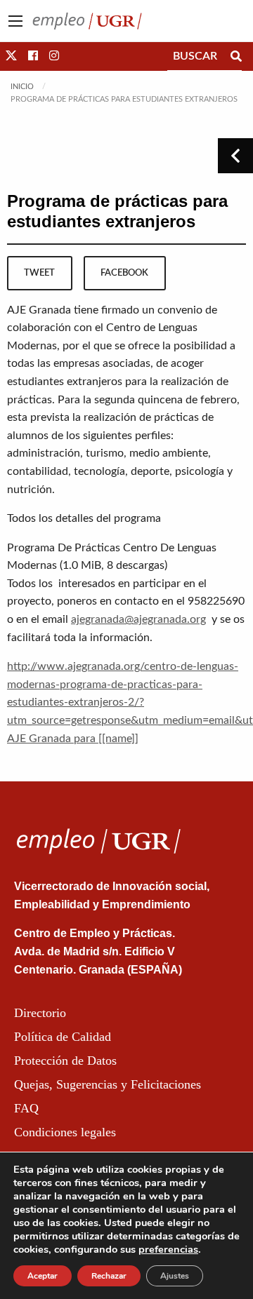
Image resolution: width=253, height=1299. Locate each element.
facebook (124, 273)
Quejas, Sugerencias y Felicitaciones (107, 1084)
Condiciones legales (65, 1132)
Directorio (40, 1013)
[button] (11, 56)
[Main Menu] (15, 21)
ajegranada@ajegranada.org (138, 619)
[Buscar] (236, 56)
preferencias (168, 1249)
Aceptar (42, 1275)
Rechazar (108, 1275)
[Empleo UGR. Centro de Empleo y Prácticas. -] (87, 20)
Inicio (22, 86)
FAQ (26, 1108)
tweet (39, 273)
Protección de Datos (65, 1061)
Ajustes (174, 1275)
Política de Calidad (62, 1037)
